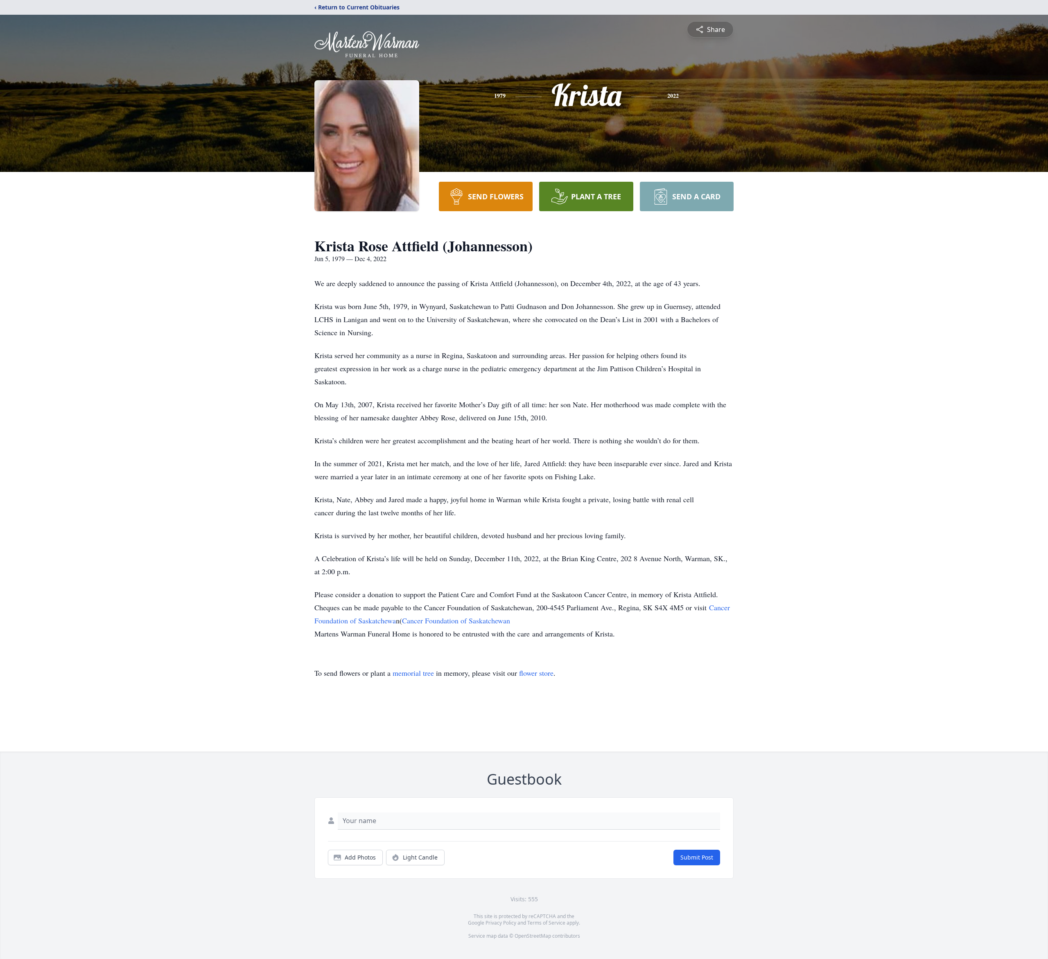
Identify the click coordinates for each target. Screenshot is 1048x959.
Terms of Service (546, 922)
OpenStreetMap (533, 935)
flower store (536, 673)
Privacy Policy (501, 922)
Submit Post (696, 857)
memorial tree (413, 673)
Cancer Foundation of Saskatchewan (456, 620)
